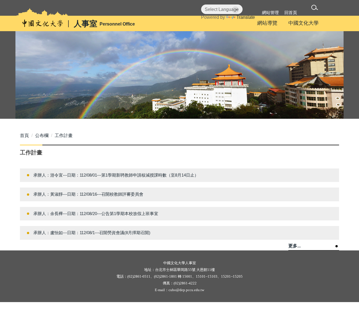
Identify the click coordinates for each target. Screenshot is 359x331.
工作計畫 (64, 135)
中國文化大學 (303, 23)
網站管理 (270, 12)
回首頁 (290, 12)
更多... (294, 245)
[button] (316, 8)
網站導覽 (267, 23)
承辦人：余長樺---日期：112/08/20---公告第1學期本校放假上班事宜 (95, 213)
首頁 (24, 135)
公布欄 (42, 135)
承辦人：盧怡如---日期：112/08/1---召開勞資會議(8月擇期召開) (91, 232)
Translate (245, 17)
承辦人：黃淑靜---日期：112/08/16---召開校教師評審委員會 (88, 194)
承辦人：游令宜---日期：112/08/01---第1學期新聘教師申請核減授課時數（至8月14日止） (116, 175)
